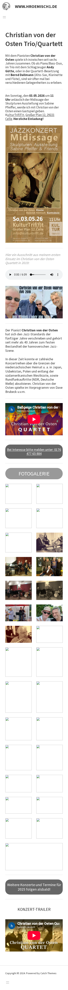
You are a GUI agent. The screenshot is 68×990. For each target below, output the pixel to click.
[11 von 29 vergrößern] (27, 609)
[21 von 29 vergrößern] (27, 750)
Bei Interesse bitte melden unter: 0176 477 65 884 (34, 451)
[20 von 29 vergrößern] (58, 722)
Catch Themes (48, 973)
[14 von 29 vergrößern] (58, 631)
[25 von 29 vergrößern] (27, 802)
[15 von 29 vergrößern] (27, 652)
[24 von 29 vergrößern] (58, 780)
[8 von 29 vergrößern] (58, 562)
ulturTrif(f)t (15, 115)
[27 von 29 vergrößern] (27, 823)
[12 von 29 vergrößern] (58, 609)
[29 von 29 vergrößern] (58, 848)
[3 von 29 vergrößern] (27, 513)
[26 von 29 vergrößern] (58, 802)
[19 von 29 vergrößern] (27, 722)
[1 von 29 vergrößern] (27, 489)
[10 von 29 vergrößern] (58, 586)
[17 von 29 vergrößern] (27, 686)
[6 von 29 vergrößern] (58, 537)
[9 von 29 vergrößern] (27, 586)
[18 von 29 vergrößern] (58, 686)
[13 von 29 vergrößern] (27, 631)
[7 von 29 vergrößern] (27, 562)
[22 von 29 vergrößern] (58, 750)
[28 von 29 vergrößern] (58, 823)
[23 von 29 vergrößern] (27, 780)
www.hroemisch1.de (36, 6)
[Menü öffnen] (4, 17)
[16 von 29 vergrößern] (58, 652)
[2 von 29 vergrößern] (58, 489)
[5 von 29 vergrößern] (27, 537)
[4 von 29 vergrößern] (58, 513)
